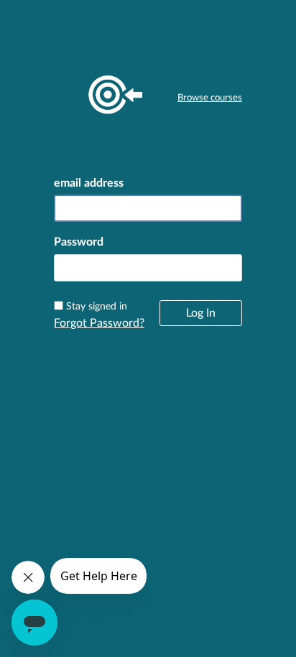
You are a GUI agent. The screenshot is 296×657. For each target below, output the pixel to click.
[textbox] (148, 267)
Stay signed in (96, 307)
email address (89, 183)
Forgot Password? (99, 323)
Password (78, 242)
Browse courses (209, 98)
